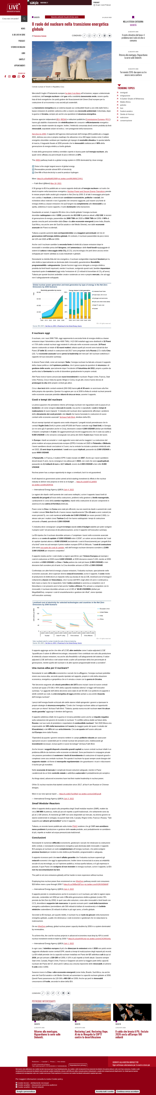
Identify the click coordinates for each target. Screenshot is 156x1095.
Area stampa (61, 1061)
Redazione (35, 1061)
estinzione (124, 117)
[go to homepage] (13, 8)
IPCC (108, 119)
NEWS (23, 28)
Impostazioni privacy (78, 1065)
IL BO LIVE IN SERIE (18, 34)
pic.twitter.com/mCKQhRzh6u (99, 939)
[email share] (109, 36)
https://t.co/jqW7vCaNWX (86, 482)
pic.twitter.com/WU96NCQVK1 (70, 179)
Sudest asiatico (126, 111)
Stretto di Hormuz (127, 114)
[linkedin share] (104, 36)
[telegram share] (94, 36)
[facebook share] (99, 36)
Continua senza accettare (128, 1091)
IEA (58, 119)
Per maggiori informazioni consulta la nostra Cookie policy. (39, 1079)
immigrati (124, 93)
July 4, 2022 (69, 490)
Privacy (52, 1061)
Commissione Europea (95, 119)
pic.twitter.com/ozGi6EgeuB (90, 794)
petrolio (123, 105)
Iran (121, 108)
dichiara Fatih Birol (67, 417)
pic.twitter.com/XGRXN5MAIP (96, 884)
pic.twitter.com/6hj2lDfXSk (42, 485)
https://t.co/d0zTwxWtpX (68, 794)
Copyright (44, 1061)
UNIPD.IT (22, 59)
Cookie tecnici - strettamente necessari (33, 1083)
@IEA (38, 160)
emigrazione (125, 96)
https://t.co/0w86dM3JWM (47, 179)
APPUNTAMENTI (19, 65)
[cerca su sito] (24, 19)
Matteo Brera (125, 102)
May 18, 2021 (55, 183)
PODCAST (22, 40)
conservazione (126, 121)
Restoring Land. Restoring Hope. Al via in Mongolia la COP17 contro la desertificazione (91, 1034)
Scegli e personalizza (26, 1091)
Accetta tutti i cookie (105, 1091)
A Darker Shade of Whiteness (132, 99)
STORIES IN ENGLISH (18, 47)
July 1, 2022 (69, 943)
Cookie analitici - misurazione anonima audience (37, 1085)
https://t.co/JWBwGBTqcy (74, 884)
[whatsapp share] (89, 36)
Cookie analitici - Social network (31, 1087)
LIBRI (23, 53)
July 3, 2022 (69, 799)
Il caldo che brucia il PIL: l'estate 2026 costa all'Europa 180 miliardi (131, 1034)
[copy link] (84, 36)
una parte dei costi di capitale (52, 548)
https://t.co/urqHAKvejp (77, 939)
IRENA (63, 119)
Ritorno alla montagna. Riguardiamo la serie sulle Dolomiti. (47, 1034)
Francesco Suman (40, 36)
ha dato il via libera (73, 93)
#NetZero (79, 881)
